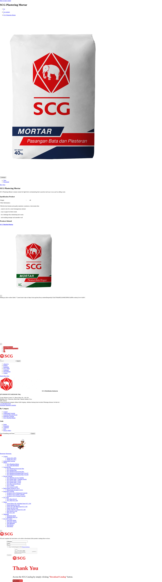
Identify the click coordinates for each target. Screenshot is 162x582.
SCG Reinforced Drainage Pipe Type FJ (17, 473)
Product (5, 365)
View (4, 180)
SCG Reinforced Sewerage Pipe (15, 468)
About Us (6, 364)
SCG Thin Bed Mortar (6, 224)
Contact (5, 373)
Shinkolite (6, 514)
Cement (5, 411)
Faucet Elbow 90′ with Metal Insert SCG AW (19, 503)
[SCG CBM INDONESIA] (6, 358)
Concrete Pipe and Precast (10, 415)
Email (8, 543)
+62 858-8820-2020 (5, 403)
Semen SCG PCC (11, 459)
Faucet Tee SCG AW (12, 508)
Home (5, 424)
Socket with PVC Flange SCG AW (16, 509)
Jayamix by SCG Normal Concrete (16, 496)
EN (4, 351)
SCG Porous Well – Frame (14, 480)
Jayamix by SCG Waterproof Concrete (17, 493)
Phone (8, 545)
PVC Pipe (6, 497)
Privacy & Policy (26, 547)
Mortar (5, 462)
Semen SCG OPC (11, 458)
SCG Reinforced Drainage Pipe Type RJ (17, 474)
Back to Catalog (17, 580)
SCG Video (6, 368)
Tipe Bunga (10, 526)
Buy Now (2, 184)
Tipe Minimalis (11, 523)
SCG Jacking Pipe (12, 470)
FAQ (4, 429)
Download (6, 182)
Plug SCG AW (11, 512)
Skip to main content (5, 0)
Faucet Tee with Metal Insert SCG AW (17, 506)
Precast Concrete (7, 476)
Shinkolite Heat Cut (12, 517)
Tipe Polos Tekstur (12, 522)
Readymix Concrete (8, 416)
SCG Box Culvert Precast (14, 484)
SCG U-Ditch (10, 485)
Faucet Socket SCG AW (13, 505)
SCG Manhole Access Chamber (15, 477)
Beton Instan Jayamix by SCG (11, 488)
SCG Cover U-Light (12, 487)
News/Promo (6, 371)
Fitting (5, 502)
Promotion (6, 426)
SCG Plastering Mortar (13, 464)
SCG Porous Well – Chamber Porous (17, 479)
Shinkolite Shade (11, 515)
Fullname (9, 541)
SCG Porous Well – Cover (14, 482)
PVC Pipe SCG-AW (12, 500)
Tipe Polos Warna (11, 520)
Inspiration (6, 367)
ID (4, 350)
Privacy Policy (7, 430)
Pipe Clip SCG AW (12, 511)
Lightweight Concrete (9, 413)
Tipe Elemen (10, 525)
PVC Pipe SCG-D (12, 499)
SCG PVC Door (7, 519)
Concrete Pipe (7, 467)
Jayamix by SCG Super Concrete (15, 494)
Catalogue (3, 177)
